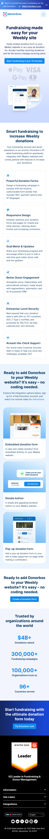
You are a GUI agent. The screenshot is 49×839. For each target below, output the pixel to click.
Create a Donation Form (24, 599)
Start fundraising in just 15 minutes (24, 61)
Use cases (9, 797)
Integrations (10, 804)
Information (9, 789)
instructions (38, 399)
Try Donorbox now (24, 726)
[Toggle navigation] (43, 14)
